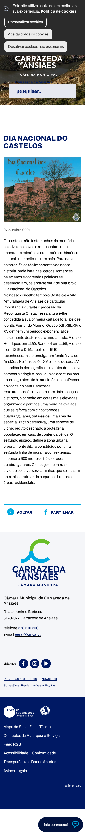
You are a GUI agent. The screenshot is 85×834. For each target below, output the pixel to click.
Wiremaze (73, 786)
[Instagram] (35, 663)
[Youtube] (47, 663)
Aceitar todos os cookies (28, 34)
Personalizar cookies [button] (25, 22)
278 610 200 (28, 628)
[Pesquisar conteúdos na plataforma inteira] (63, 91)
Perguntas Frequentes (20, 679)
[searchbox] (42, 91)
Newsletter (49, 679)
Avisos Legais (15, 771)
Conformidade (44, 753)
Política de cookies (58, 11)
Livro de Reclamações (19, 712)
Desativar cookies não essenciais (36, 46)
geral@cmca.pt (28, 634)
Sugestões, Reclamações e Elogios (29, 685)
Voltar (24, 512)
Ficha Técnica (41, 727)
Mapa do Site (15, 727)
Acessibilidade (45, 710)
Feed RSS (12, 744)
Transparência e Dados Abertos (30, 762)
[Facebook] (24, 663)
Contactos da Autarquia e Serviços (32, 736)
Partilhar (62, 512)
